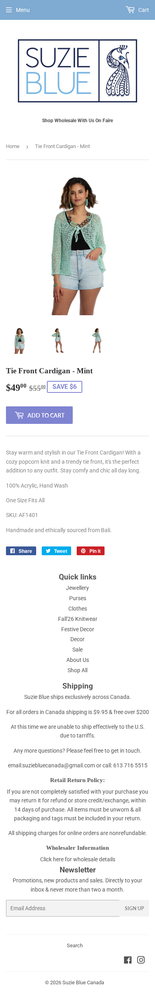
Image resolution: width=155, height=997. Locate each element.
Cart (143, 10)
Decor (77, 639)
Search (75, 945)
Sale (77, 649)
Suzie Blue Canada (83, 982)
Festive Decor (77, 629)
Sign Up (134, 908)
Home (12, 146)
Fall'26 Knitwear (77, 619)
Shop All (77, 670)
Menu (23, 10)
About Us (77, 660)
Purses (77, 598)
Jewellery (77, 588)
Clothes (77, 608)
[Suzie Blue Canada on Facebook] (128, 961)
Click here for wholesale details (77, 859)
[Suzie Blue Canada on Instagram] (141, 961)
